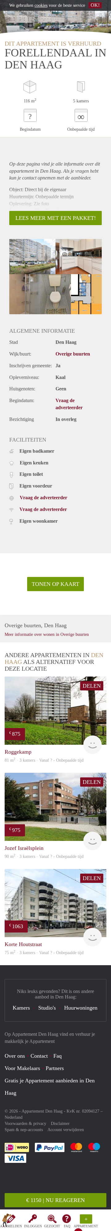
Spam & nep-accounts (24, 1129)
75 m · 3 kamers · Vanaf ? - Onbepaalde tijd (44, 952)
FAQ (67, 1226)
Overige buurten (73, 353)
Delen (92, 686)
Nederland (14, 1117)
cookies (41, 5)
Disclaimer (60, 1123)
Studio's (47, 1008)
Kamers (21, 1008)
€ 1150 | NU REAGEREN (55, 1200)
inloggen (33, 1226)
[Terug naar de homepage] (6, 1221)
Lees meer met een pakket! (55, 218)
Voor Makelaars (22, 1068)
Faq (57, 1056)
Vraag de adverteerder (43, 497)
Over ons (15, 1056)
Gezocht (52, 1226)
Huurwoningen (80, 1008)
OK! (95, 5)
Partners (55, 1068)
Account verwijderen (65, 1129)
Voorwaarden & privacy (25, 1123)
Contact (39, 1056)
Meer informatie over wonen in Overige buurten (47, 634)
